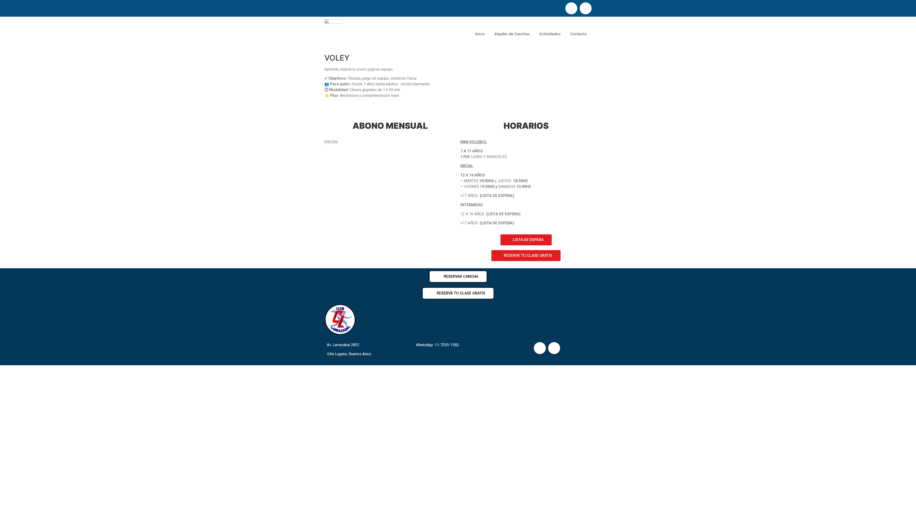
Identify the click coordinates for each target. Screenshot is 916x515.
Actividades (550, 34)
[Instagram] (586, 8)
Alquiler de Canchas (512, 34)
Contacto (578, 34)
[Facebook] (571, 8)
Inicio (480, 34)
